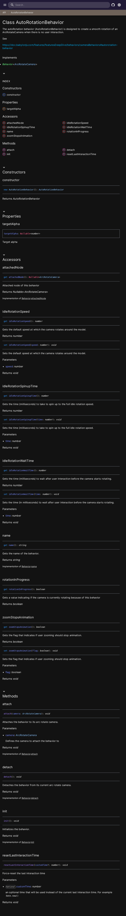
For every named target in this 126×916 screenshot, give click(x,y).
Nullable (25, 233)
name (34, 566)
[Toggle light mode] (119, 5)
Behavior (7, 64)
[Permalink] (8, 39)
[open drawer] (5, 5)
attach (34, 754)
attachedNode (38, 298)
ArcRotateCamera (24, 64)
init (32, 842)
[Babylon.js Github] (113, 5)
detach (34, 798)
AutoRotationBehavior (22, 12)
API (4, 12)
